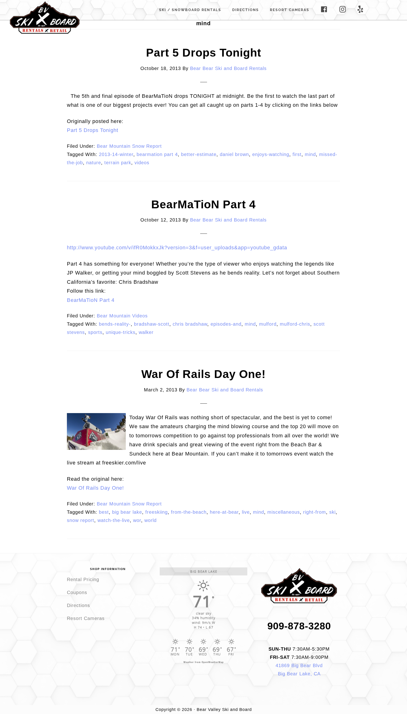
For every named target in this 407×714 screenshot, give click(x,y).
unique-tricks (120, 332)
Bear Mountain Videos (122, 315)
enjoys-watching (270, 154)
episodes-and (226, 324)
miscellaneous (283, 512)
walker (146, 332)
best (104, 512)
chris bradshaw (190, 324)
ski (332, 512)
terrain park (117, 162)
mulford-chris (295, 324)
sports (95, 332)
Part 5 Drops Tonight (203, 52)
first (297, 154)
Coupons (77, 592)
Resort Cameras (86, 618)
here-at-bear (224, 512)
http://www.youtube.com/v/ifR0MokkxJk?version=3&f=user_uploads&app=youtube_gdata (177, 247)
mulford (268, 324)
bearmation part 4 (157, 154)
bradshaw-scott (151, 324)
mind (310, 154)
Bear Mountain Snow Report (129, 146)
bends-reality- (115, 324)
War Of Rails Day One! (203, 374)
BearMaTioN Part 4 (203, 204)
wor (137, 520)
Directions (78, 605)
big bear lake (127, 512)
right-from (314, 512)
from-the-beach (189, 512)
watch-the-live (114, 520)
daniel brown (234, 154)
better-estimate (198, 154)
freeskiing (156, 512)
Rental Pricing (83, 579)
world (150, 520)
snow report (80, 520)
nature (93, 162)
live (246, 512)
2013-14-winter (116, 154)
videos (141, 162)
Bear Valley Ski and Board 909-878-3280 (44, 17)
